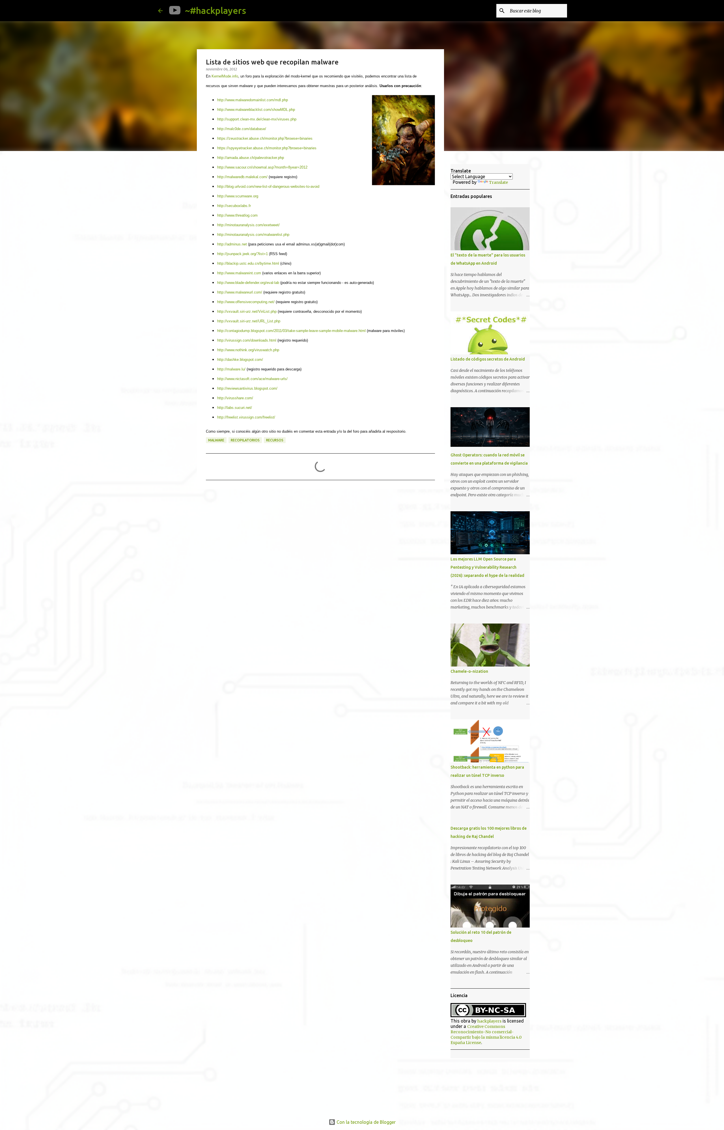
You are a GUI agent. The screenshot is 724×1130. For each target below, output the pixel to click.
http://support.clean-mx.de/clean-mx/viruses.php (256, 119)
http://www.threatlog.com (237, 215)
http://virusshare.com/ (235, 398)
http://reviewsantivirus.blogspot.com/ (247, 388)
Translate (498, 182)
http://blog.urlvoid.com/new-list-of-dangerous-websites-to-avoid (268, 186)
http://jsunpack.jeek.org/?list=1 (242, 254)
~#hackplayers (215, 10)
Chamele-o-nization (469, 671)
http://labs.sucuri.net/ (234, 408)
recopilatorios (245, 440)
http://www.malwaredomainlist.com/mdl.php (252, 100)
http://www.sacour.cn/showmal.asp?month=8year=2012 (262, 167)
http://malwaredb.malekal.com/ (242, 177)
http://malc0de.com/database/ (241, 129)
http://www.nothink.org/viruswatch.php (248, 350)
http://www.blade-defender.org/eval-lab (248, 283)
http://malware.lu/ (231, 369)
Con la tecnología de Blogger (365, 1122)
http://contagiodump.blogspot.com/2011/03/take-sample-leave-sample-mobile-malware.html (291, 331)
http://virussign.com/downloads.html (246, 340)
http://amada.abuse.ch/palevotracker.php (250, 158)
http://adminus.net (232, 244)
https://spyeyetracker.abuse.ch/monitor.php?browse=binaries (266, 148)
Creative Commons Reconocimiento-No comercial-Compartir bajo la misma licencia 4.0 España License (486, 1034)
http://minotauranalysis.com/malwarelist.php (253, 234)
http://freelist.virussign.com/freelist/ (246, 417)
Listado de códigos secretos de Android (488, 359)
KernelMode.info (225, 76)
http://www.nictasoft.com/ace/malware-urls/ (252, 379)
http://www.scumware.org (237, 196)
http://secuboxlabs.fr (234, 206)
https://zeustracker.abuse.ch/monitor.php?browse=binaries (265, 138)
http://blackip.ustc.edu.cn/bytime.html (248, 263)
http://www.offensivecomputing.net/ (246, 302)
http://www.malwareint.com (239, 273)
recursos (274, 440)
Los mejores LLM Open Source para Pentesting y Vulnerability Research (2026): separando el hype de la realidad (487, 567)
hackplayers (489, 1021)
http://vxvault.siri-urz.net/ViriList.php (247, 311)
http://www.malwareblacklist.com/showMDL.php (256, 109)
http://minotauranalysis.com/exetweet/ (248, 225)
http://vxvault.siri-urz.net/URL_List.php (248, 321)
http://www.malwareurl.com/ (239, 292)
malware (216, 440)
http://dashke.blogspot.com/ (240, 359)
